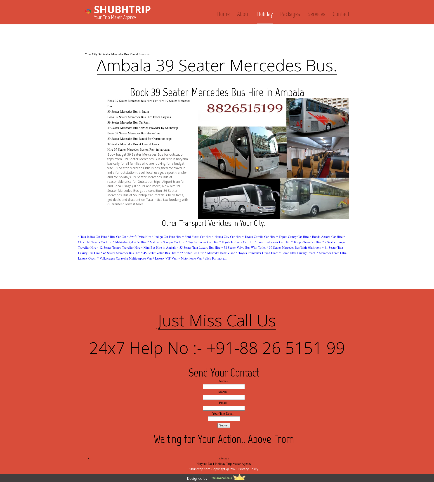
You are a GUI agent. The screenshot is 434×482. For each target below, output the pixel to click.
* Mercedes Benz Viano (220, 253)
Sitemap (224, 458)
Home (223, 14)
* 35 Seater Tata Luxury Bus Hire (198, 247)
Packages (290, 14)
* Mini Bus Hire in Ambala (158, 247)
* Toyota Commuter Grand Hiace (257, 253)
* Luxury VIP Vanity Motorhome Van (177, 258)
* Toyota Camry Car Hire (292, 236)
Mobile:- (223, 392)
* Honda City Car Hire (226, 236)
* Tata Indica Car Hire (92, 236)
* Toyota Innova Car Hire (202, 242)
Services (316, 14)
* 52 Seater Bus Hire (190, 253)
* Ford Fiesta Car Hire (196, 236)
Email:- (224, 402)
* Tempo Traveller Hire (306, 242)
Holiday (265, 14)
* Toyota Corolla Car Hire (258, 236)
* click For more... (215, 258)
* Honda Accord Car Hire (325, 236)
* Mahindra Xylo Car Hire (129, 242)
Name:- (224, 381)
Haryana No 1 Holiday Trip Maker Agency (223, 463)
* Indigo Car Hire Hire (166, 236)
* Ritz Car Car (117, 236)
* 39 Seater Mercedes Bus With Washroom (294, 247)
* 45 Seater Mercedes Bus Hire (120, 253)
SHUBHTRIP (122, 9)
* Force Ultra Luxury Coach (297, 253)
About (243, 14)
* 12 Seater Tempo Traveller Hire (118, 247)
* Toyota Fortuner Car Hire (236, 242)
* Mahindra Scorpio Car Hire (166, 242)
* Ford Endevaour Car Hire (272, 242)
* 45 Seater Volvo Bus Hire (158, 253)
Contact (341, 14)
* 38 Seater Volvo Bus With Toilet (243, 247)
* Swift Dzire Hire (139, 236)
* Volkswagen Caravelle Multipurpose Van (124, 258)
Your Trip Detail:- (224, 413)
